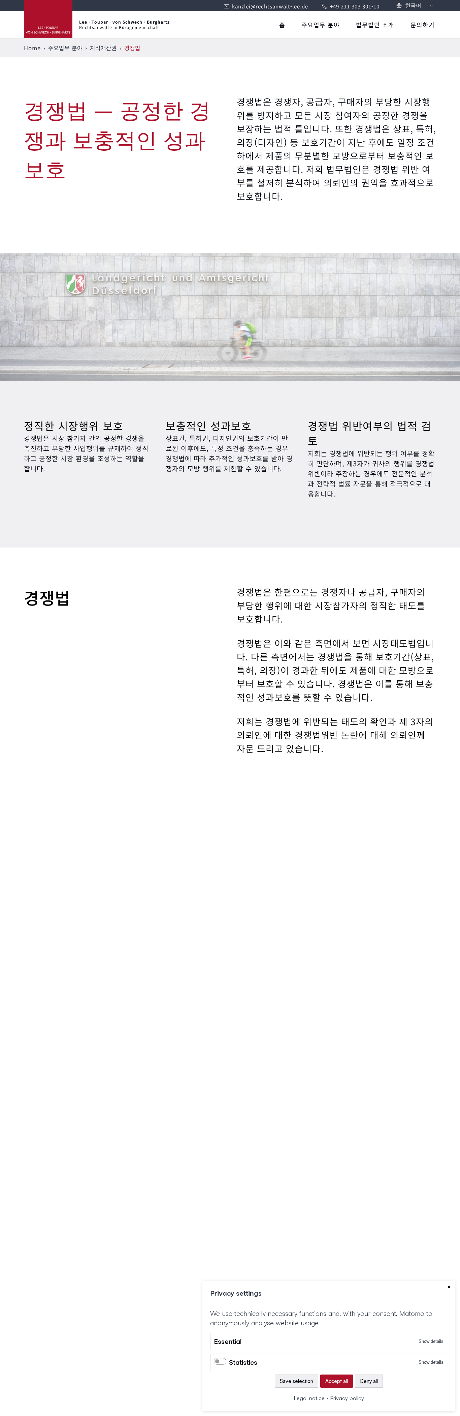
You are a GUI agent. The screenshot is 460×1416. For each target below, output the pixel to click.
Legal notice (309, 1398)
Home (32, 48)
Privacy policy (347, 1398)
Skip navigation (277, 21)
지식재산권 (103, 48)
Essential (228, 1341)
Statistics (243, 1362)
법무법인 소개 (375, 24)
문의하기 (422, 24)
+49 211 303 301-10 (355, 6)
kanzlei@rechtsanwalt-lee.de (270, 6)
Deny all (369, 1381)
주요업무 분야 (320, 24)
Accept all (336, 1381)
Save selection (296, 1381)
